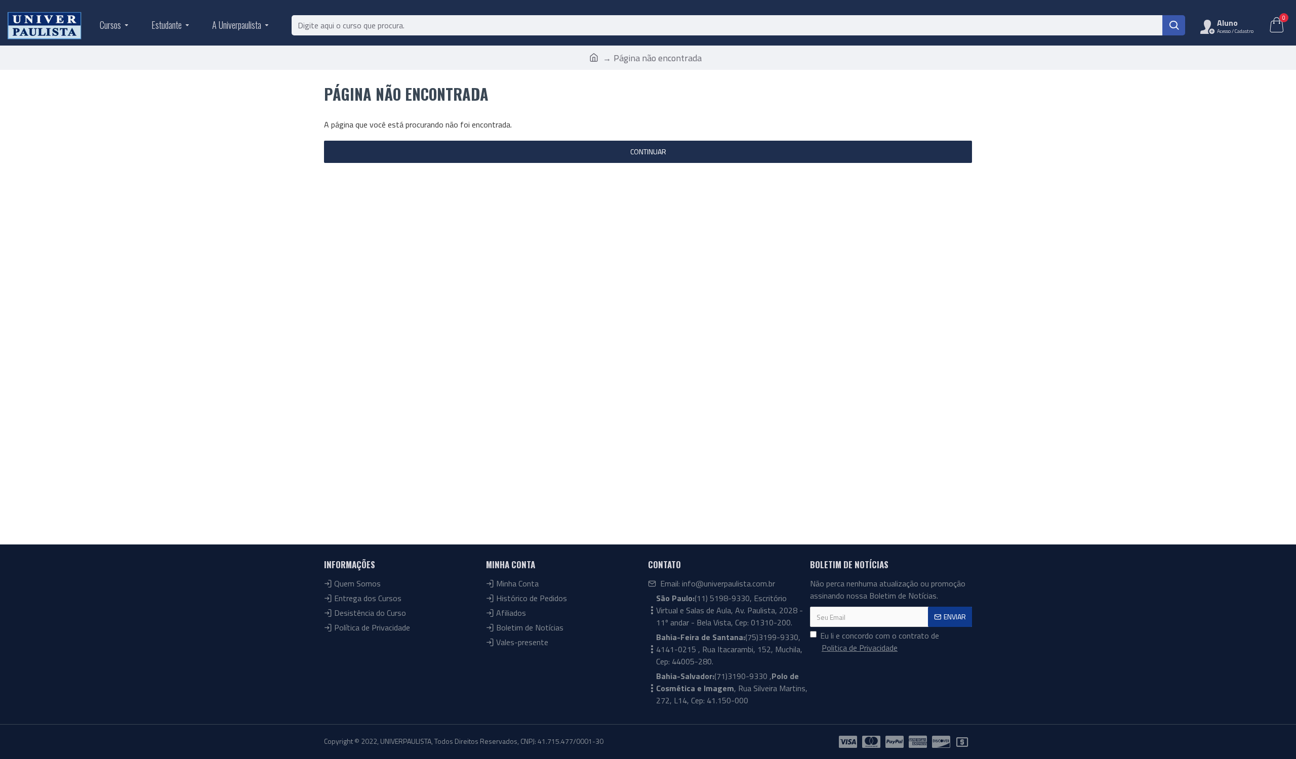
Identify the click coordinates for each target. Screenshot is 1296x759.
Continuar (648, 151)
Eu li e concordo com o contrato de (879, 641)
